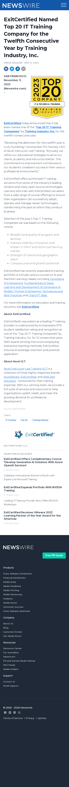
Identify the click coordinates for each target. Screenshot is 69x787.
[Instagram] (19, 712)
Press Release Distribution (17, 573)
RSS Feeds (9, 665)
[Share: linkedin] (18, 69)
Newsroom (9, 656)
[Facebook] (5, 712)
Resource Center (12, 648)
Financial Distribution (14, 577)
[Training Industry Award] (47, 97)
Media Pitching (11, 590)
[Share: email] (23, 69)
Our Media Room (12, 636)
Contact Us (9, 681)
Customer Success (13, 607)
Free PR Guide (54, 555)
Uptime (42, 718)
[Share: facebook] (6, 69)
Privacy (30, 718)
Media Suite (9, 582)
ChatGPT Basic (38, 295)
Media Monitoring (12, 594)
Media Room (10, 602)
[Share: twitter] (12, 69)
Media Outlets (10, 669)
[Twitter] (10, 712)
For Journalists (11, 652)
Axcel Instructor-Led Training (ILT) (26, 368)
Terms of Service (13, 718)
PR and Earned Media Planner (19, 661)
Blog (5, 627)
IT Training (11, 420)
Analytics (8, 598)
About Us (8, 623)
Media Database (12, 586)
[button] (63, 5)
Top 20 (24, 420)
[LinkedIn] (14, 712)
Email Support (10, 685)
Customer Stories (12, 632)
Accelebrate (11, 376)
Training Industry (40, 420)
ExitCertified (28, 376)
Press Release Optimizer (16, 611)
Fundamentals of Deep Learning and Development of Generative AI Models (32, 287)
